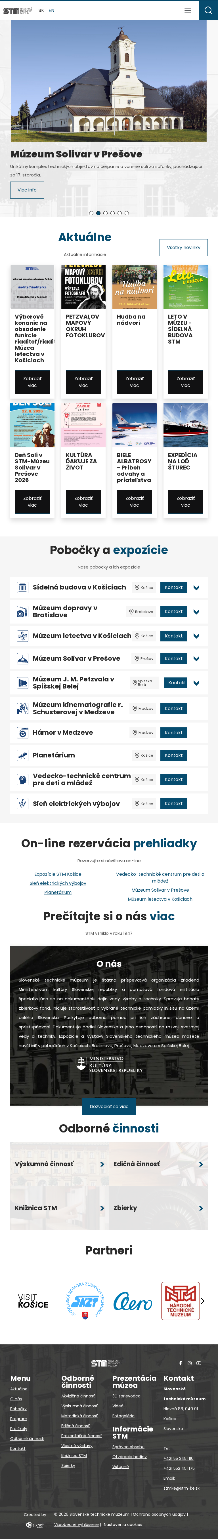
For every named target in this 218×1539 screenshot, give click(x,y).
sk (41, 10)
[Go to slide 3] (105, 213)
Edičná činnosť (75, 1426)
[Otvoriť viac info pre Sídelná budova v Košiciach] (196, 587)
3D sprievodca (126, 1396)
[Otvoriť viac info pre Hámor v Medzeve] (196, 732)
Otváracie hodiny (129, 1457)
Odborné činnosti (27, 1438)
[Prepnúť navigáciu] (188, 10)
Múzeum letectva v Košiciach (82, 635)
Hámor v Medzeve (63, 732)
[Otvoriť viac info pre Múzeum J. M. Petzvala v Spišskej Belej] (196, 683)
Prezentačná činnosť (81, 1436)
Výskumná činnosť (79, 1406)
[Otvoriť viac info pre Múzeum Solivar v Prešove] (196, 658)
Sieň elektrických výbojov (76, 803)
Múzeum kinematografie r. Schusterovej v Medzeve (78, 708)
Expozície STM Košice (57, 874)
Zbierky (68, 1465)
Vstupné (120, 1466)
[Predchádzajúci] (21, 1301)
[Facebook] (180, 1363)
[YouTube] (198, 1363)
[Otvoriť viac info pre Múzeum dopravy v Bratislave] (196, 611)
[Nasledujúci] (202, 1301)
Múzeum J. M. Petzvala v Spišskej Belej (73, 683)
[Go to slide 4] (112, 213)
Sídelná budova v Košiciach (79, 587)
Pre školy (18, 1428)
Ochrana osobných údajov (159, 1514)
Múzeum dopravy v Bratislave (65, 612)
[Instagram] (189, 1363)
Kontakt (174, 587)
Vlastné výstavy (77, 1446)
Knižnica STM (74, 1455)
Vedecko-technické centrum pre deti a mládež (82, 779)
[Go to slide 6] (127, 213)
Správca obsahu (128, 1447)
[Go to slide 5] (120, 213)
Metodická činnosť (79, 1416)
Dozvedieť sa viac (109, 1106)
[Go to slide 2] (98, 213)
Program (18, 1419)
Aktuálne (19, 1389)
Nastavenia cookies (123, 1524)
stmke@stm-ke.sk (182, 1488)
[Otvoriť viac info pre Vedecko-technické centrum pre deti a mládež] (196, 779)
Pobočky (18, 1409)
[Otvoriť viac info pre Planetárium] (196, 755)
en (51, 10)
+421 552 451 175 (179, 1468)
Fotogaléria (123, 1416)
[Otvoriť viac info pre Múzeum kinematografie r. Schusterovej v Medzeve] (196, 708)
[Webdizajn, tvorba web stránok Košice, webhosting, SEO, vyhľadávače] (34, 1524)
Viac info (27, 192)
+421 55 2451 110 (179, 1458)
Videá (117, 1406)
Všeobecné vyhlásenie (76, 1524)
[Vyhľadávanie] (208, 10)
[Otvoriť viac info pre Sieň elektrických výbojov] (196, 803)
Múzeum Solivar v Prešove (76, 658)
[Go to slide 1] (91, 213)
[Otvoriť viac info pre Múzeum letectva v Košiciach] (196, 636)
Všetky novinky (183, 247)
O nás (16, 1399)
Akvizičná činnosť (78, 1396)
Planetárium (54, 755)
